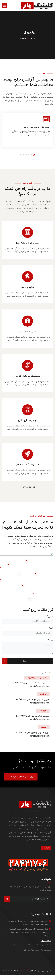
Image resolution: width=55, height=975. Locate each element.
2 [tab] (31, 154)
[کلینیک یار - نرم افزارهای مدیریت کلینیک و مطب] (36, 5)
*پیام (50, 639)
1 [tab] (34, 154)
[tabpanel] (27, 132)
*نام (51, 628)
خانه (33, 38)
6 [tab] (20, 154)
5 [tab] (23, 154)
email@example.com (40, 686)
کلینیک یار (24, 970)
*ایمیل (50, 616)
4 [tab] (26, 154)
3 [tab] (29, 154)
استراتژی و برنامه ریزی (37, 127)
